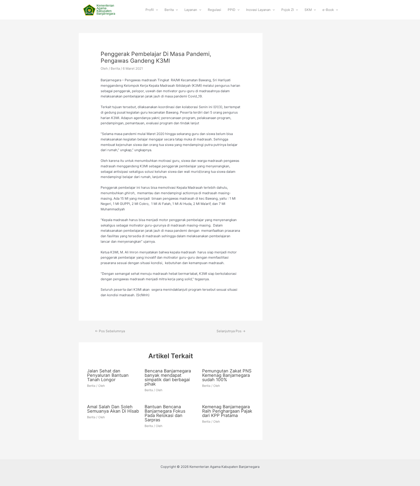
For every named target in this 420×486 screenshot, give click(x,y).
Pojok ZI (287, 10)
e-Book (328, 10)
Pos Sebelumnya (110, 331)
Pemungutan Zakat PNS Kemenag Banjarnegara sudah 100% (227, 375)
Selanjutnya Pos (231, 331)
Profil (149, 10)
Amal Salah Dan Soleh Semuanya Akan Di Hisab (113, 409)
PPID (231, 10)
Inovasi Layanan (258, 10)
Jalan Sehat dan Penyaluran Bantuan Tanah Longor (108, 375)
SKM (308, 10)
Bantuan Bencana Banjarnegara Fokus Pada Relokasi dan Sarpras (165, 413)
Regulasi (214, 10)
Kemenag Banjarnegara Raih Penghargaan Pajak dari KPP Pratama (227, 411)
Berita (169, 10)
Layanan (190, 10)
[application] (156, 9)
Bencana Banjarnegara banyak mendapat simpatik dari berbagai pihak (168, 377)
